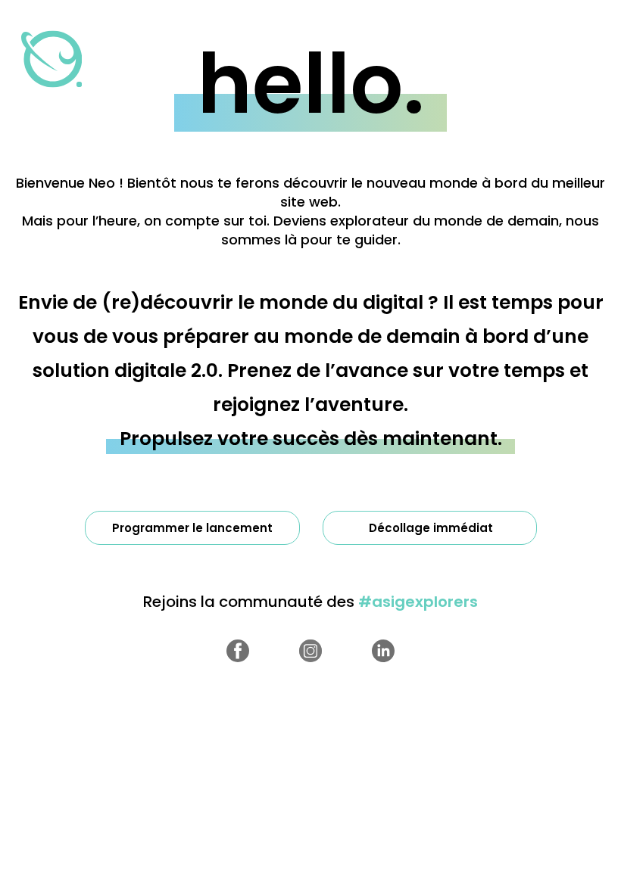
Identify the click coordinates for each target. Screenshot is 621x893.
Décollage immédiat (431, 528)
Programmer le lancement (192, 528)
